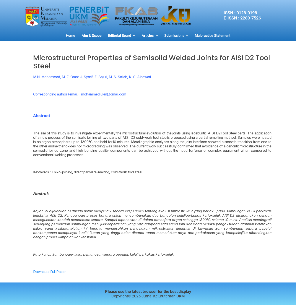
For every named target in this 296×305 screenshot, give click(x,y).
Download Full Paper (49, 271)
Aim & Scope (92, 36)
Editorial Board (119, 36)
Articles (148, 36)
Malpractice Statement (212, 36)
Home (70, 36)
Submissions (174, 36)
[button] (121, 36)
